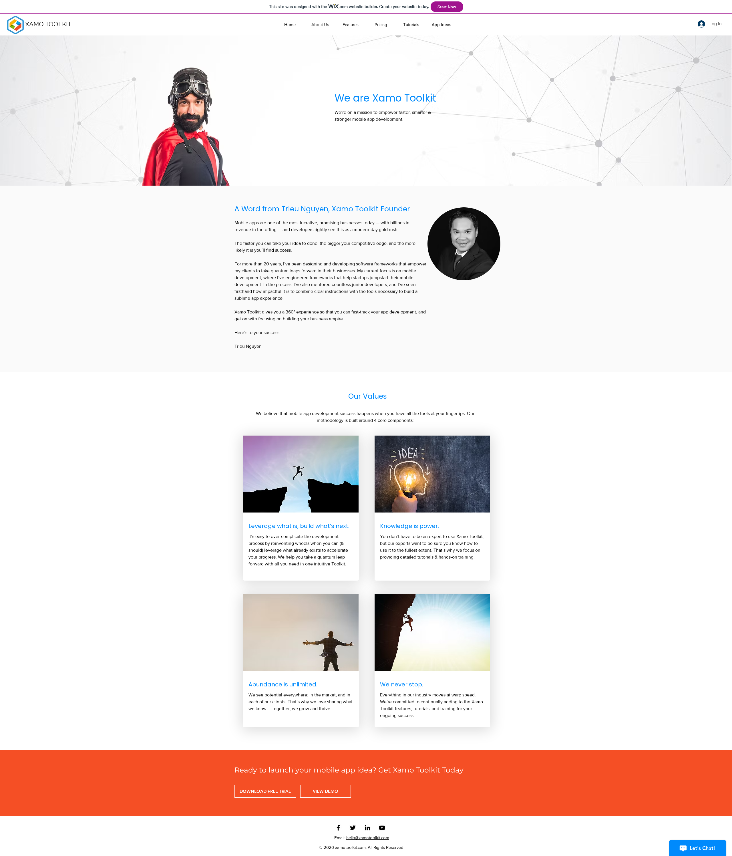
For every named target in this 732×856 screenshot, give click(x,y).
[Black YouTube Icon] (382, 827)
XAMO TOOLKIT (48, 24)
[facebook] (338, 827)
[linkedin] (367, 827)
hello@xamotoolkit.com (367, 837)
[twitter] (353, 827)
